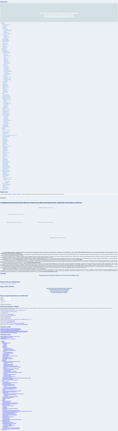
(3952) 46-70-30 (8, 316)
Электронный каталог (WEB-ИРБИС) (10, 387)
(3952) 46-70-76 (12, 320)
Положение (6, 121)
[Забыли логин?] (11, 297)
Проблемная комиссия (6, 126)
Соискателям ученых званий (9, 349)
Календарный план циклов (8, 362)
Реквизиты (4, 346)
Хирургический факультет (8, 352)
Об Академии (5, 25)
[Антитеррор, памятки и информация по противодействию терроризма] (8, 332)
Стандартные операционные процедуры (6, 123)
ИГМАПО (3, 23)
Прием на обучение (6, 165)
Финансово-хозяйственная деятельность (5, 159)
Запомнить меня (3, 301)
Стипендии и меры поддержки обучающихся (6, 153)
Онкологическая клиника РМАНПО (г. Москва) (6, 133)
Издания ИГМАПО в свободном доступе (9, 391)
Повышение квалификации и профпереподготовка (6, 51)
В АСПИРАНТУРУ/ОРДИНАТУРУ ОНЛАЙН (59, 292)
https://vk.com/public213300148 (19, 323)
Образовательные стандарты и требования (6, 141)
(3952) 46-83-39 (13, 315)
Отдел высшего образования (9, 369)
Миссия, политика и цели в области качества (6, 42)
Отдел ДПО (6, 54)
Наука (3, 93)
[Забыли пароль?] (12, 299)
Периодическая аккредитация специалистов (5, 91)
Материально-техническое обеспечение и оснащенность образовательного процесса (17, 411)
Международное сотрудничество (8, 416)
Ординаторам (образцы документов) (10, 371)
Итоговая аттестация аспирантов (9, 376)
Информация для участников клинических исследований (13, 393)
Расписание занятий (7, 78)
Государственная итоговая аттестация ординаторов (7, 74)
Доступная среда (6, 162)
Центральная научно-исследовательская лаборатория (6, 111)
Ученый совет (5, 347)
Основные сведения (6, 404)
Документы (4, 138)
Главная (3, 22)
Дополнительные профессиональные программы (7, 63)
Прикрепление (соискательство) (8, 397)
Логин (2, 297)
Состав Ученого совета (8, 29)
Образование (4, 49)
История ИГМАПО (6, 354)
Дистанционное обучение (7, 424)
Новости (5, 26)
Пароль (2, 299)
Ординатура (5, 367)
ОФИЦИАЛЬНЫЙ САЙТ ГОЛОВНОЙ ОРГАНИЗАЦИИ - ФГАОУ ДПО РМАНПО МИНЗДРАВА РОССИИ (59, 275)
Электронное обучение (5, 170)
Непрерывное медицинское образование (6, 60)
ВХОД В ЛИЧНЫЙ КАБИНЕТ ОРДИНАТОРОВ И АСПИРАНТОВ (59, 288)
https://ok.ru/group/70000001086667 (22, 324)
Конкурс (4, 127)
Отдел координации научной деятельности (10, 382)
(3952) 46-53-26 (14, 311)
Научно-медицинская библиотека (8, 384)
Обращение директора (6, 24)
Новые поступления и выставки (9, 385)
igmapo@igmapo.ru (10, 314)
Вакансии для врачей (6, 131)
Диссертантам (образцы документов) (10, 394)
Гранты (4, 109)
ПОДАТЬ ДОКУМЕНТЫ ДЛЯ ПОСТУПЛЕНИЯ (59, 291)
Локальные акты (5, 43)
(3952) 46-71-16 (25, 319)
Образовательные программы (8, 422)
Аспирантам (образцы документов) (10, 374)
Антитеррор (5, 48)
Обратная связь (4, 189)
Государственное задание (7, 357)
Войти (2, 302)
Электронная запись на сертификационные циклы (7, 185)
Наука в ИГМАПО (6, 94)
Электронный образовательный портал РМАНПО (6, 187)
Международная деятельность (8, 358)
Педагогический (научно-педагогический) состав (11, 410)
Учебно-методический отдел (8, 364)
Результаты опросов (6, 166)
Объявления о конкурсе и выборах (10, 350)
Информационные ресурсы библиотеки (9, 423)
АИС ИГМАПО (5, 183)
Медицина (3, 128)
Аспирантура (5, 373)
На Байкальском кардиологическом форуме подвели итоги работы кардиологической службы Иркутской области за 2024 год (41, 202)
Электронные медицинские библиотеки (6, 105)
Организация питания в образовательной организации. (7, 168)
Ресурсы (5, 101)
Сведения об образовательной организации (9, 135)
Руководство (5, 143)
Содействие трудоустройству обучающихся (6, 66)
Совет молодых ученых (7, 97)
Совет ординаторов (7, 70)
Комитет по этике (5, 114)
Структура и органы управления (8, 405)
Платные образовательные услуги (6, 156)
